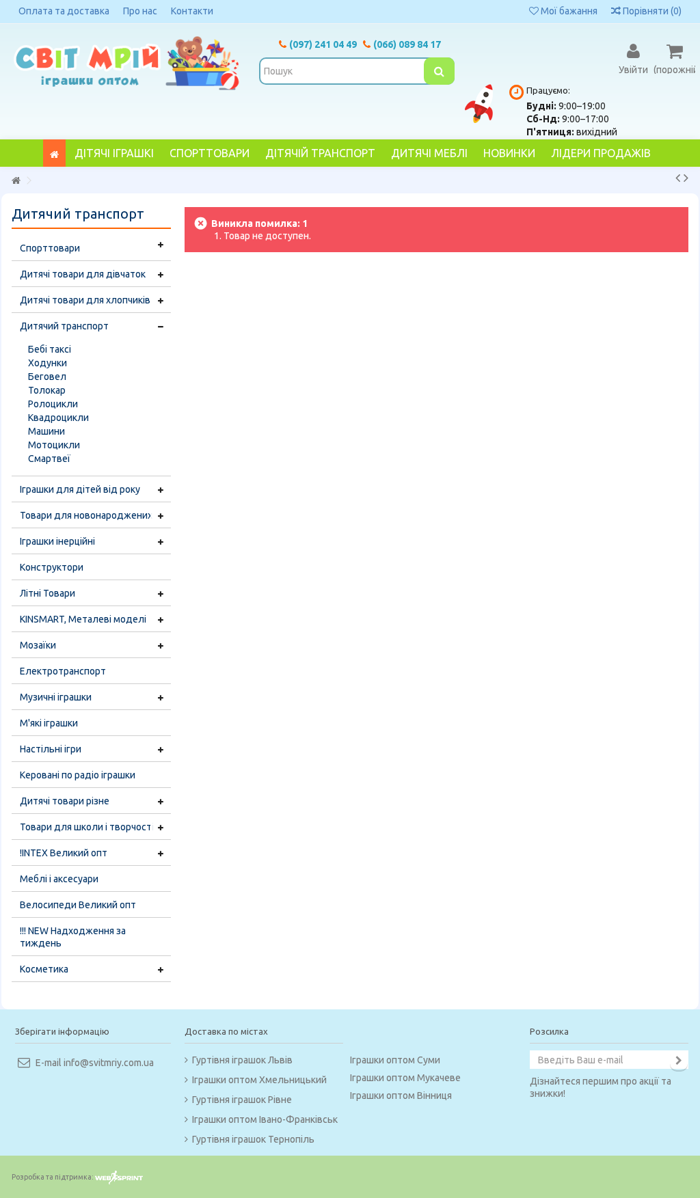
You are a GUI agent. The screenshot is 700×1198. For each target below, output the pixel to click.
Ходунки (47, 362)
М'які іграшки (49, 723)
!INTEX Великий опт (63, 852)
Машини (46, 431)
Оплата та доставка (63, 10)
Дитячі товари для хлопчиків (85, 300)
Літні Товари (47, 593)
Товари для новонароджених (86, 515)
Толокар (47, 390)
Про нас (140, 10)
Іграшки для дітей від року (80, 489)
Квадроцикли (58, 417)
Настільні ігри (50, 749)
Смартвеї (49, 458)
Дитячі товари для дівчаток (83, 274)
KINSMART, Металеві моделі (83, 619)
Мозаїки (38, 645)
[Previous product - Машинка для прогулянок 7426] (677, 177)
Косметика (44, 969)
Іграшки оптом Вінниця (401, 1095)
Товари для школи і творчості (87, 826)
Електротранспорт (63, 671)
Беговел (47, 376)
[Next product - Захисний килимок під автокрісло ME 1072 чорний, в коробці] (686, 177)
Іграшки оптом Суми (395, 1059)
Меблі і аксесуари (59, 878)
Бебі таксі (49, 349)
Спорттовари (50, 248)
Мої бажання (568, 10)
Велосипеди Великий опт (78, 904)
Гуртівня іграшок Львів (242, 1059)
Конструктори (51, 567)
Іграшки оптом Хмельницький (259, 1079)
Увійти (633, 69)
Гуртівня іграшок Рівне (242, 1099)
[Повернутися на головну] (16, 180)
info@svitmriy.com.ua (109, 1062)
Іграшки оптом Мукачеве (405, 1077)
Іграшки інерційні (57, 541)
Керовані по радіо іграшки (77, 775)
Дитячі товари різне (64, 800)
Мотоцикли (54, 444)
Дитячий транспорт (64, 326)
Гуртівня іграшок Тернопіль (253, 1139)
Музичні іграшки (56, 697)
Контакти (192, 10)
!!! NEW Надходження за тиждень (73, 937)
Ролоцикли (53, 403)
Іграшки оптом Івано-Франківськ (265, 1119)
